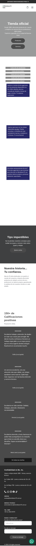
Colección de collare (17, 81)
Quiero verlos (18, 250)
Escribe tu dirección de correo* (13, 520)
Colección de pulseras (18, 77)
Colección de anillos (18, 71)
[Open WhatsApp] (31, 541)
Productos (18, 40)
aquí (23, 85)
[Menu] (32, 7)
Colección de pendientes (18, 67)
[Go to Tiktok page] (16, 492)
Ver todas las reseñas (18, 460)
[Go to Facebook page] (14, 492)
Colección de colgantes (18, 74)
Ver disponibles (18, 113)
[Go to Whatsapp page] (8, 492)
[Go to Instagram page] (11, 492)
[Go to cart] (27, 7)
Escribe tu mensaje (10, 528)
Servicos (18, 46)
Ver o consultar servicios (18, 161)
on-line (17, 129)
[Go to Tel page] (5, 492)
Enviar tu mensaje (18, 537)
